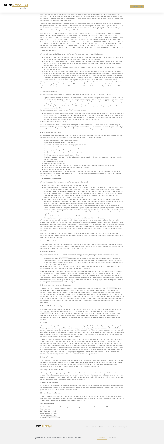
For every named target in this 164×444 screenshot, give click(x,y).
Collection (94, 426)
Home (86, 426)
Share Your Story (111, 426)
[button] (150, 6)
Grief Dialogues (122, 426)
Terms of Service (112, 437)
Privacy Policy (102, 437)
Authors (101, 426)
